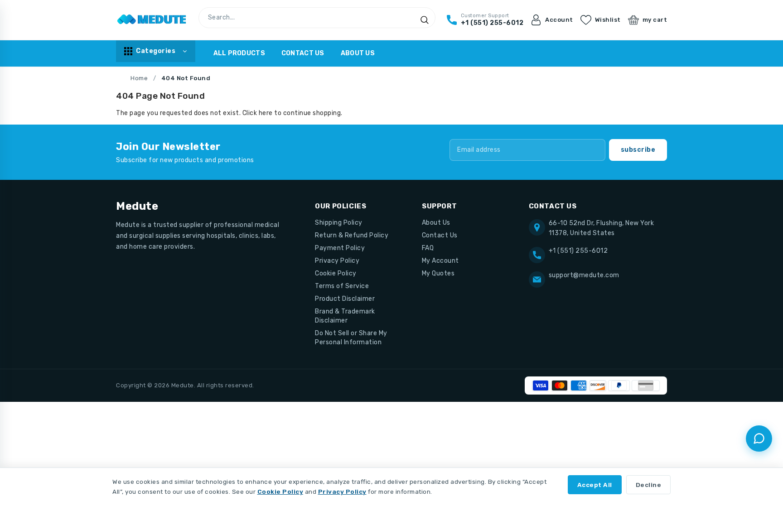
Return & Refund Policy (351, 235)
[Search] (424, 20)
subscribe (638, 150)
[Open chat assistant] (759, 438)
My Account (440, 261)
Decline (649, 484)
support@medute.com (584, 275)
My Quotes (438, 273)
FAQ (428, 248)
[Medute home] (152, 19)
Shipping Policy (338, 222)
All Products (239, 53)
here (266, 113)
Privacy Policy (337, 261)
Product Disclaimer (345, 299)
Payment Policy (340, 248)
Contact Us (302, 53)
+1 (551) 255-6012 (578, 251)
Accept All (594, 484)
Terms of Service (342, 286)
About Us (358, 53)
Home (139, 78)
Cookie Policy (336, 273)
